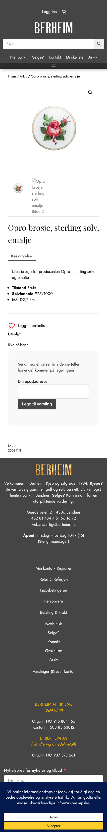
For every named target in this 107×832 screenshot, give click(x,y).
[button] (90, 92)
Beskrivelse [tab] (21, 256)
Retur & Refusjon (54, 579)
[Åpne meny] (53, 66)
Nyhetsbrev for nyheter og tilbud (33, 770)
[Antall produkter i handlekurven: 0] (64, 12)
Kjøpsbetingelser (53, 590)
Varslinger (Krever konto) (54, 671)
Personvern (53, 601)
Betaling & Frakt (53, 612)
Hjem (12, 76)
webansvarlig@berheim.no (53, 524)
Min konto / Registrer (54, 568)
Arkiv (23, 76)
